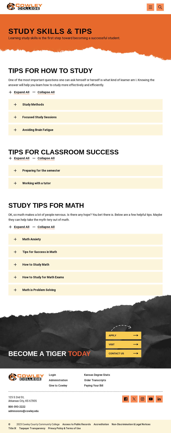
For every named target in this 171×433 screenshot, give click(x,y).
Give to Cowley (58, 385)
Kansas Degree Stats (97, 374)
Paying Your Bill (93, 385)
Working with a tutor (36, 183)
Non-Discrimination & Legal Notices (131, 424)
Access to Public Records (76, 424)
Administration (58, 380)
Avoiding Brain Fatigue (37, 130)
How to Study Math (35, 264)
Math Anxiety (31, 239)
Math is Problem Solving (39, 290)
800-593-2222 (16, 406)
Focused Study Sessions (39, 117)
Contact (116, 353)
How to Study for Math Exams (43, 277)
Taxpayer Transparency (32, 428)
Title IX (12, 428)
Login (52, 374)
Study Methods (33, 104)
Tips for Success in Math (39, 252)
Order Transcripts (95, 380)
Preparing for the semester (41, 170)
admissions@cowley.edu (23, 411)
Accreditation (101, 424)
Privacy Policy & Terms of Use (64, 428)
